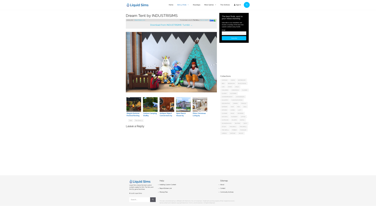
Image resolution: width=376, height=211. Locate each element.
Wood (241, 133)
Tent (130, 120)
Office (243, 116)
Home (171, 5)
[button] (246, 5)
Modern (240, 113)
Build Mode (242, 83)
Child (237, 87)
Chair (230, 87)
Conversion (240, 96)
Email (223, 30)
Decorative (226, 103)
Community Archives (227, 192)
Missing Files (164, 192)
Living (233, 110)
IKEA (238, 106)
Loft (239, 110)
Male (232, 113)
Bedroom (231, 83)
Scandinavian (226, 123)
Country (225, 100)
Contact (222, 188)
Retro (242, 120)
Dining (235, 103)
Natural (225, 116)
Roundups (196, 5)
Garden (224, 106)
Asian (233, 80)
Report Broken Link (140, 20)
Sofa (245, 123)
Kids (245, 106)
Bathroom (241, 80)
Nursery (234, 116)
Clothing (233, 93)
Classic (244, 90)
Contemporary (227, 96)
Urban (224, 133)
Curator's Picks (237, 100)
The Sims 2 (233, 126)
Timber (234, 130)
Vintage (232, 133)
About (222, 184)
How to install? (204, 20)
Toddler (243, 130)
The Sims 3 (243, 126)
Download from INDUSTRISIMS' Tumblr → (171, 25)
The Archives (225, 5)
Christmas (235, 90)
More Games (209, 5)
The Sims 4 (138, 120)
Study (224, 126)
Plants (234, 120)
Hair (232, 106)
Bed (223, 83)
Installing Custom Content (168, 184)
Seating (237, 123)
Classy (224, 93)
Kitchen (224, 110)
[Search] (153, 199)
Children (225, 90)
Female (243, 103)
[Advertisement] (235, 58)
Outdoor (225, 120)
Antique (224, 80)
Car (223, 87)
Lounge (224, 113)
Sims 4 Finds (181, 5)
